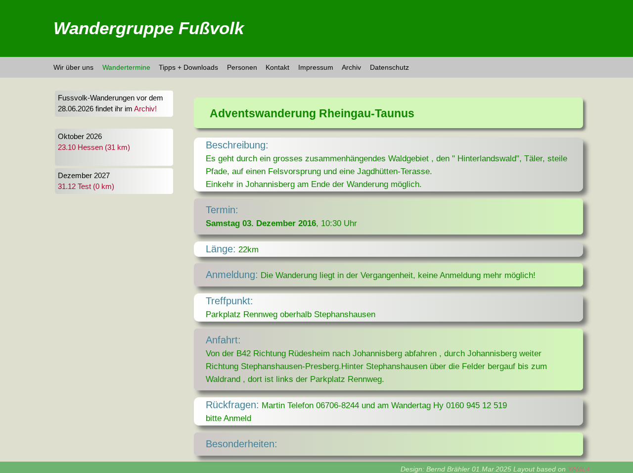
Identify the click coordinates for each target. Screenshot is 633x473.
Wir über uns (73, 67)
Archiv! (145, 109)
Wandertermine (126, 67)
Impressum (315, 67)
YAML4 (579, 469)
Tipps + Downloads (188, 67)
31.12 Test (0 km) (86, 186)
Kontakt (277, 67)
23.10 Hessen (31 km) (94, 147)
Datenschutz (389, 67)
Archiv (351, 67)
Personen (242, 67)
